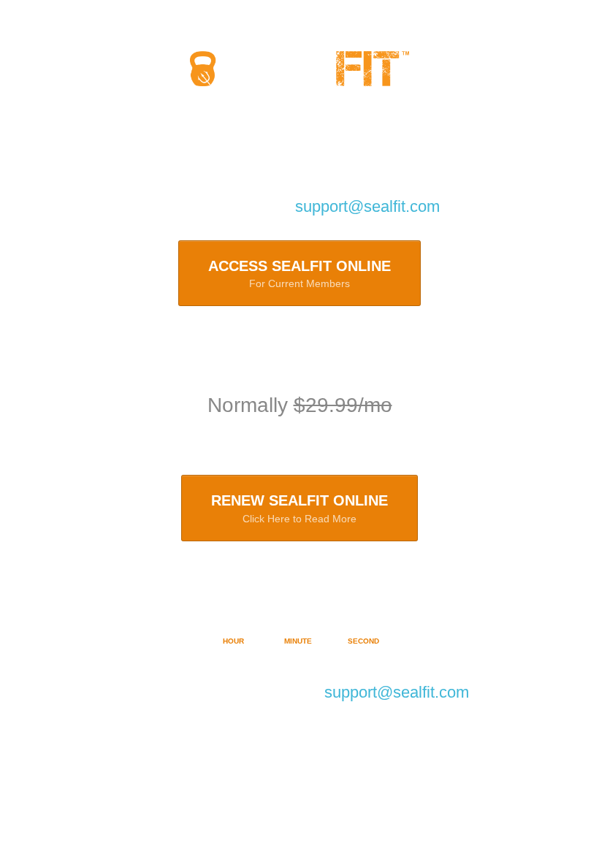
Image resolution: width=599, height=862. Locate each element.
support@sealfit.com (367, 206)
